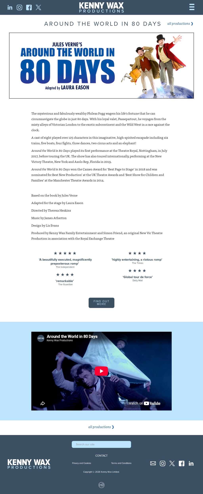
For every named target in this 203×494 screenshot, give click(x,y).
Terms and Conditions (121, 463)
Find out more (101, 302)
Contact (101, 456)
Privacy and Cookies (81, 463)
